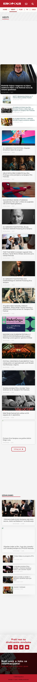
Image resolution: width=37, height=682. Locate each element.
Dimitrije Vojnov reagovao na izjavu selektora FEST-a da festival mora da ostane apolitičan (17, 88)
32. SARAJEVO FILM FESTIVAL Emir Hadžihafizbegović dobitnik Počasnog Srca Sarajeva (17, 280)
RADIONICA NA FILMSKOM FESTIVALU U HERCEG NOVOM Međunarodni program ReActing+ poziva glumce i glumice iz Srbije (17, 336)
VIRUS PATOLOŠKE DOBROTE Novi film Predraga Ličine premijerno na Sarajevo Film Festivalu (17, 175)
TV (27, 9)
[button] (32, 3)
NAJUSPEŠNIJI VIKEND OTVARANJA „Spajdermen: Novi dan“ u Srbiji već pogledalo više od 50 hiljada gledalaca (18, 201)
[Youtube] (27, 647)
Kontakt (10, 679)
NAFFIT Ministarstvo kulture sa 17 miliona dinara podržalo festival (23, 97)
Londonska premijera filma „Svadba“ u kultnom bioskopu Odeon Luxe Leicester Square (22, 568)
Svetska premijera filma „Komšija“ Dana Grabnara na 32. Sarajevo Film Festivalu (16, 389)
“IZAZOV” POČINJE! (19, 587)
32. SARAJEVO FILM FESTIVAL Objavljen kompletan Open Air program (16, 149)
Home (5, 9)
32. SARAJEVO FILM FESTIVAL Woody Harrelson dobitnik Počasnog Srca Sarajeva (17, 228)
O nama (15, 679)
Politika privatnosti (24, 679)
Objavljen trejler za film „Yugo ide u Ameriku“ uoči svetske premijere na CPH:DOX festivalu (19, 547)
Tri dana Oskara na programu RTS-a (23, 556)
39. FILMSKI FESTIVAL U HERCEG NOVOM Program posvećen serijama (24, 119)
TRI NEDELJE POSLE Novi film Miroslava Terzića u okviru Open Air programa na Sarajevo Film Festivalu (24, 109)
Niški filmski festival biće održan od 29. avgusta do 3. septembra (16, 414)
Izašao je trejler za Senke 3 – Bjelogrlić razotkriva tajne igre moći (22, 578)
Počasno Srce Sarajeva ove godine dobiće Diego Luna (17, 439)
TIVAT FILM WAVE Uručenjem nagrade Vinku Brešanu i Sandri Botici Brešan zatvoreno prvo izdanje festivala (18, 254)
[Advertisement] (18, 43)
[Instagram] (10, 647)
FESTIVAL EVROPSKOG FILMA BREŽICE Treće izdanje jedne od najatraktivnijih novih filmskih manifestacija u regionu (18, 363)
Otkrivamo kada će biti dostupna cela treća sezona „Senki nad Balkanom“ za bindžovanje (18, 520)
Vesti (13, 9)
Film (20, 9)
